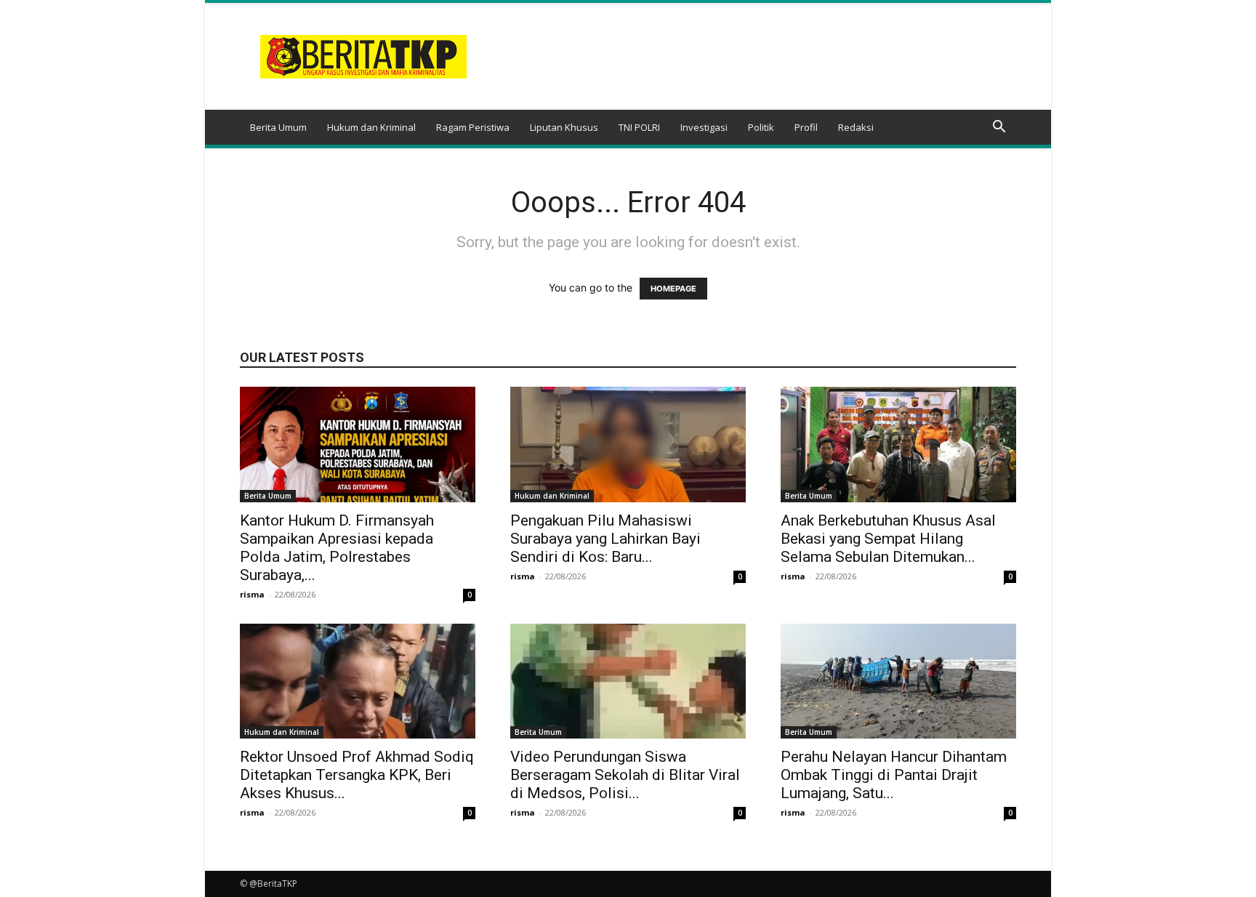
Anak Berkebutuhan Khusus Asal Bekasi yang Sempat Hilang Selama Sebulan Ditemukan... (888, 539)
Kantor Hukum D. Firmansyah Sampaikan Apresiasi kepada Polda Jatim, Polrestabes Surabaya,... (337, 548)
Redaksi (856, 127)
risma (252, 594)
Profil (806, 127)
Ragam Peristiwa (473, 127)
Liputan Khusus (564, 127)
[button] (998, 128)
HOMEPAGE (673, 288)
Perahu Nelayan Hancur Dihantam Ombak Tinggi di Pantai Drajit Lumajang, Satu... (894, 775)
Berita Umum (278, 127)
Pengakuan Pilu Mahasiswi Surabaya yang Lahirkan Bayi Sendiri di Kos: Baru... (605, 539)
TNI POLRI (639, 127)
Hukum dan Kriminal (371, 127)
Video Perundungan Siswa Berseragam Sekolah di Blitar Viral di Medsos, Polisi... (625, 775)
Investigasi (704, 127)
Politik (761, 127)
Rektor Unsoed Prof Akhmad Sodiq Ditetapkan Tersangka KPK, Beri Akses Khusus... (357, 775)
